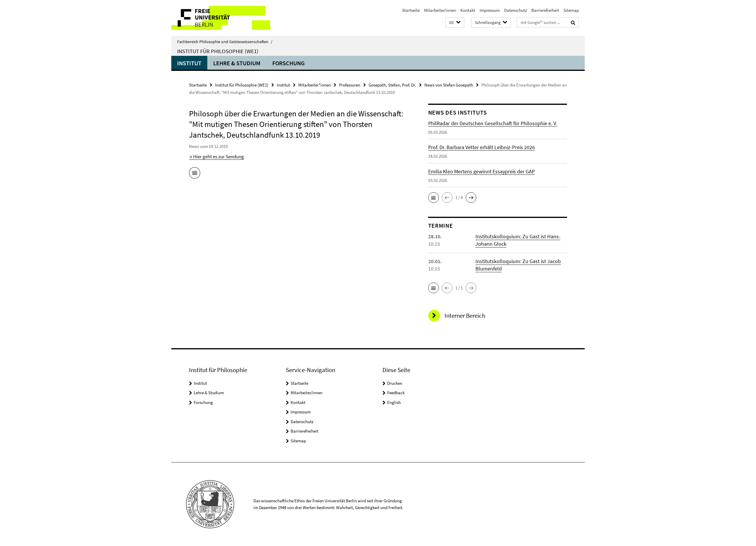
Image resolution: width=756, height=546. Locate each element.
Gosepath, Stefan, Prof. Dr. (392, 85)
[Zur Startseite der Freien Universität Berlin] (220, 18)
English (394, 402)
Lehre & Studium (236, 63)
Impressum (490, 10)
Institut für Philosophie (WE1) (217, 51)
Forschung (288, 63)
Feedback (396, 392)
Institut (189, 63)
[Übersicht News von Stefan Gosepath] (194, 173)
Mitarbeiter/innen (440, 10)
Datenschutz (515, 10)
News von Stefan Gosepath (448, 85)
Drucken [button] (394, 383)
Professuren (349, 85)
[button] (454, 22)
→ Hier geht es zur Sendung (216, 156)
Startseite (411, 10)
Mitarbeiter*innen (314, 85)
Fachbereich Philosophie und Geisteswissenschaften (224, 42)
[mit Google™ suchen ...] (573, 22)
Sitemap (571, 10)
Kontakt (467, 10)
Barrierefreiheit (545, 10)
